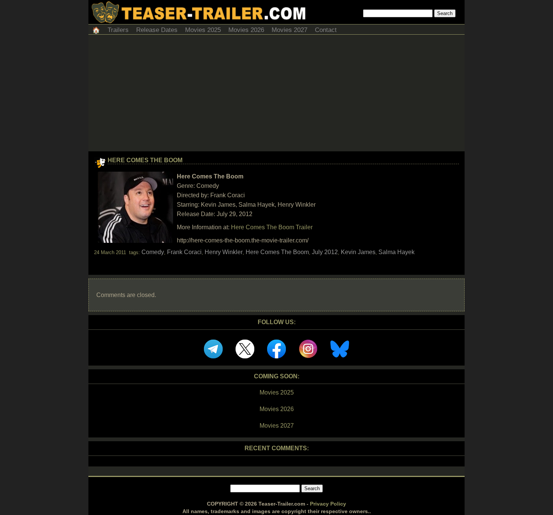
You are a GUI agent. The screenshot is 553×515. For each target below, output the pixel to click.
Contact (326, 30)
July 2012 (325, 252)
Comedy (152, 252)
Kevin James (358, 252)
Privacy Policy (328, 504)
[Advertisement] (276, 95)
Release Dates (157, 30)
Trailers (118, 30)
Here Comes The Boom (145, 160)
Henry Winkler (224, 252)
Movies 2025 (203, 30)
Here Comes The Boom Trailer (272, 227)
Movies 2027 (289, 30)
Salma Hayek (396, 252)
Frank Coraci (184, 252)
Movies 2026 (246, 30)
